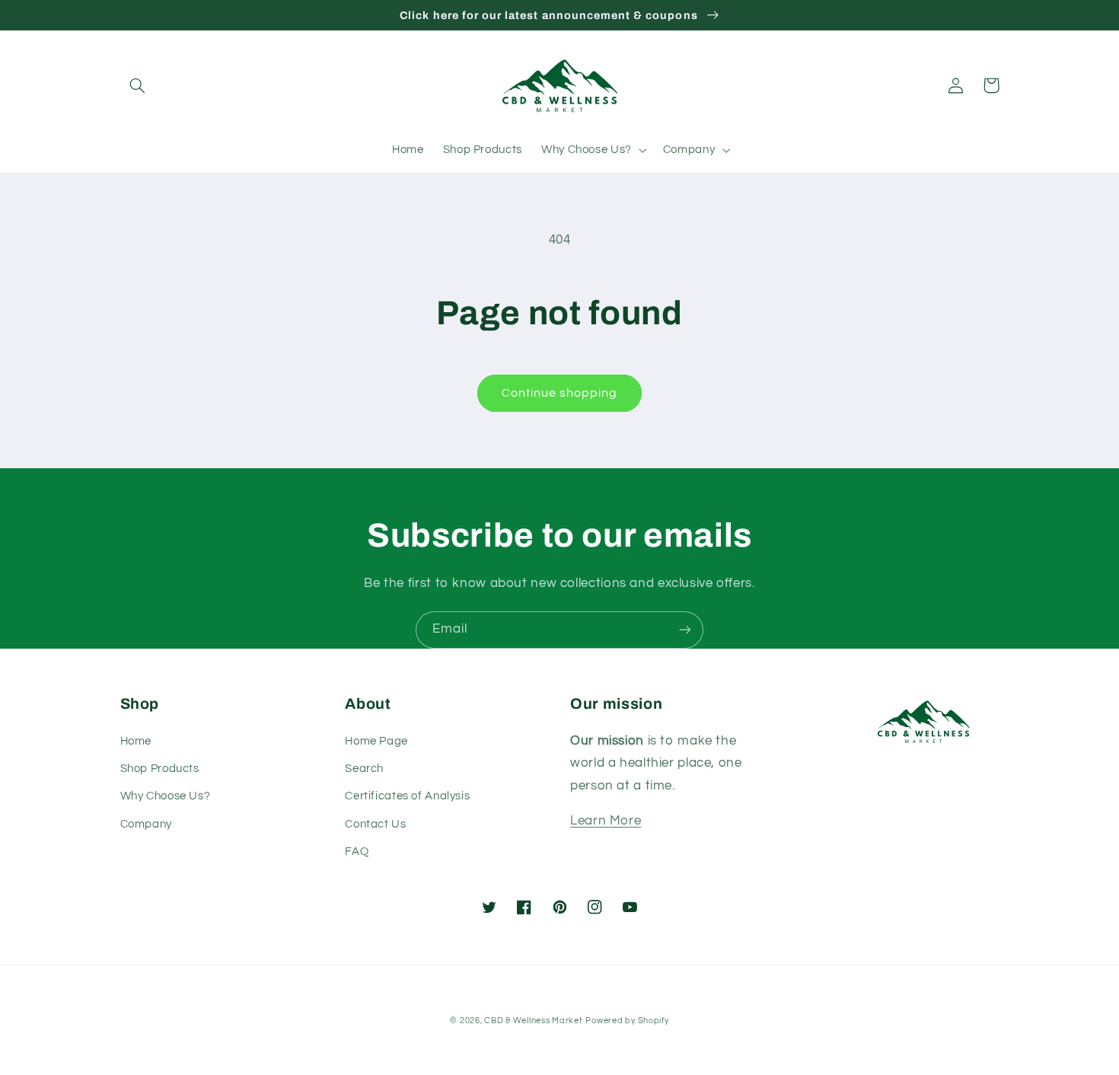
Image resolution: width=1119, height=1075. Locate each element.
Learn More (605, 821)
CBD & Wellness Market (533, 1020)
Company (146, 824)
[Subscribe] (685, 630)
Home (136, 741)
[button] (137, 85)
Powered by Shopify (626, 1020)
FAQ (356, 851)
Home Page (376, 741)
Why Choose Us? (165, 796)
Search (364, 768)
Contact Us (375, 824)
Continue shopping (560, 393)
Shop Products (159, 768)
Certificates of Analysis (407, 796)
